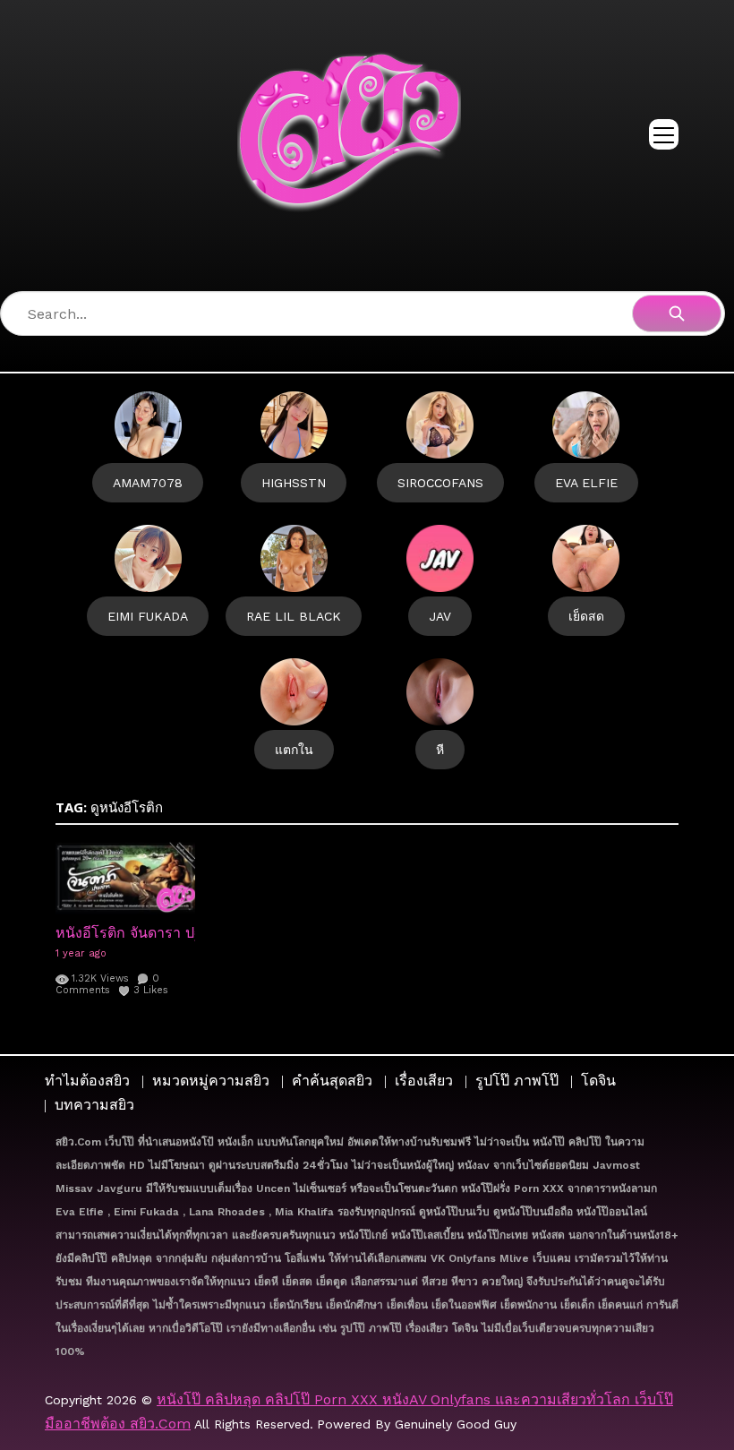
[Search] (676, 313)
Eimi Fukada (147, 616)
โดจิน (598, 1080)
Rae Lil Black (293, 616)
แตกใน (294, 749)
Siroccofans (440, 483)
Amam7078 (148, 483)
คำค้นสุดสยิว (332, 1080)
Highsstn (293, 483)
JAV (440, 616)
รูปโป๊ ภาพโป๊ (517, 1080)
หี (440, 749)
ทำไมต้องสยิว (87, 1080)
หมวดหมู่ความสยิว (210, 1080)
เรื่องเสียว (424, 1080)
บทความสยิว (94, 1104)
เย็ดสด (586, 616)
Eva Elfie (586, 483)
